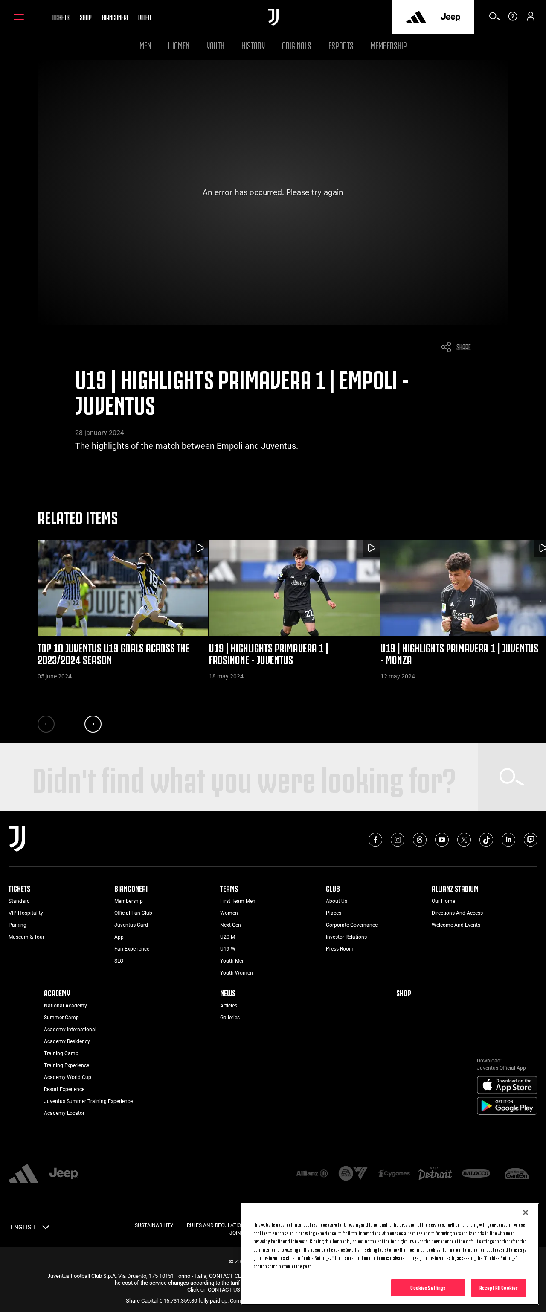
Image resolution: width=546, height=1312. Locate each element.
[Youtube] (442, 840)
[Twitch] (530, 840)
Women (178, 44)
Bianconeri (115, 17)
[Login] (530, 19)
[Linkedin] (508, 840)
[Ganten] (517, 1174)
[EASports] (353, 1174)
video (144, 17)
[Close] (525, 1212)
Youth (215, 44)
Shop (86, 17)
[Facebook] (375, 840)
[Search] (495, 19)
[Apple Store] (507, 1085)
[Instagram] (397, 840)
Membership (389, 44)
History (253, 44)
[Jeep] (450, 17)
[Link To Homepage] (273, 17)
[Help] (513, 19)
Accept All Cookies (498, 1287)
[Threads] (420, 840)
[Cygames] (394, 1174)
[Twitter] (464, 840)
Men (145, 44)
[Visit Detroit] (435, 1174)
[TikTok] (486, 840)
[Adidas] (416, 17)
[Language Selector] (45, 1228)
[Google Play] (507, 1106)
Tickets (61, 17)
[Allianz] (312, 1174)
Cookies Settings (427, 1287)
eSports (341, 44)
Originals (296, 44)
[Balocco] (476, 1174)
